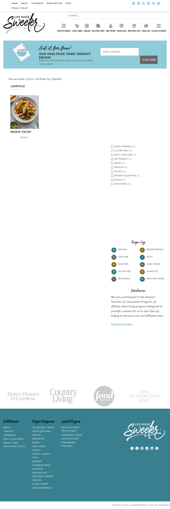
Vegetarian (124, 278)
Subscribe (149, 60)
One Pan (122, 249)
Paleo (149, 256)
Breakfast (38, 438)
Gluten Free (124, 271)
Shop (68, 3)
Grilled (36, 480)
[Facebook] (138, 3)
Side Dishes (39, 446)
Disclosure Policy (121, 324)
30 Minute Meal (41, 465)
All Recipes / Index (43, 427)
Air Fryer (37, 469)
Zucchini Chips (70, 438)
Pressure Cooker (155, 278)
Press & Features (13, 439)
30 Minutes (152, 271)
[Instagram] (143, 3)
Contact (8, 431)
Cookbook (37, 3)
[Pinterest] (133, 3)
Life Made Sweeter (24, 23)
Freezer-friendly (42, 487)
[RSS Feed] (158, 3)
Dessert (37, 461)
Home (15, 3)
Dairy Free (123, 264)
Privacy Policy (20, 8)
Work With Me (54, 3)
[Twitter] (148, 3)
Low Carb (123, 256)
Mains (36, 442)
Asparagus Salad (71, 434)
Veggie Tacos (20, 132)
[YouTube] (153, 3)
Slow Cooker (153, 264)
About (24, 3)
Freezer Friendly (155, 249)
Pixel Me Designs (162, 505)
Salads (36, 450)
